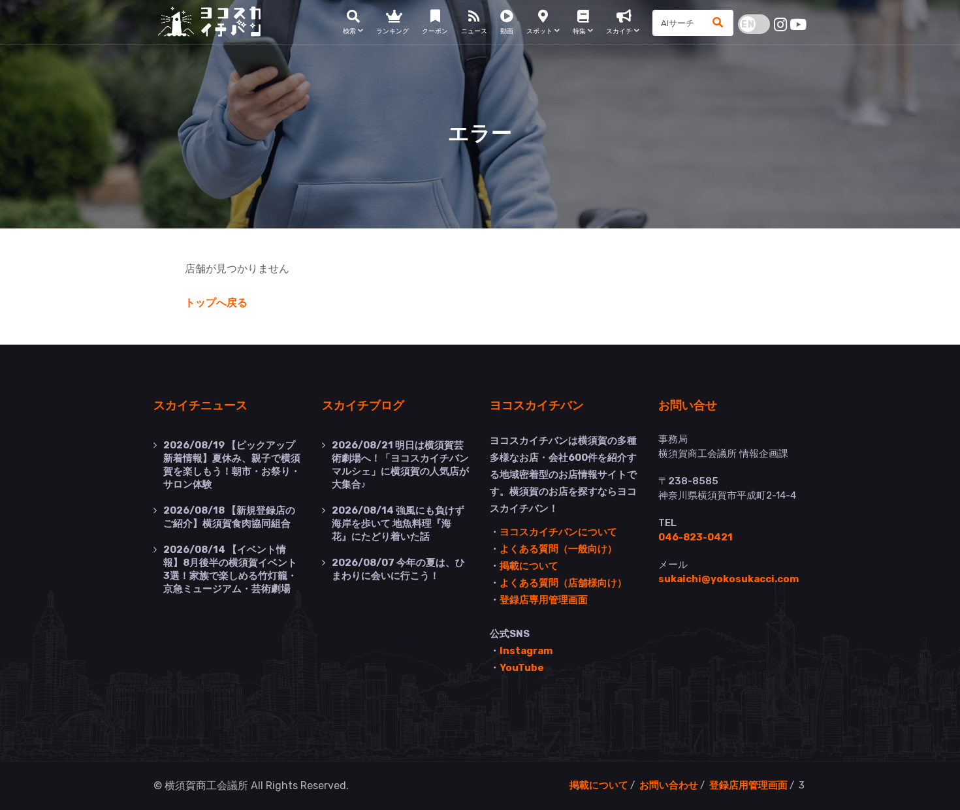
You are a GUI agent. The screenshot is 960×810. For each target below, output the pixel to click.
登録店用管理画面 (748, 785)
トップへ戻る (216, 302)
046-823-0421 (695, 537)
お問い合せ (687, 404)
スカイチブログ (363, 404)
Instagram (526, 651)
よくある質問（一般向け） (558, 549)
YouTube (522, 668)
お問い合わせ (668, 785)
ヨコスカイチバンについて (558, 532)
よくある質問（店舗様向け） (563, 583)
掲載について (529, 566)
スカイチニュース (200, 404)
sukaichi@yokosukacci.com (728, 579)
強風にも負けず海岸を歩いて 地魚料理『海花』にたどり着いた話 (398, 523)
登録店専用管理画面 (544, 600)
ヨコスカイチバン (537, 404)
